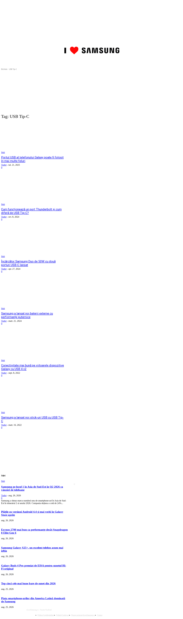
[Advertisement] (91, 92)
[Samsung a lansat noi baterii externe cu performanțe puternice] (33, 294)
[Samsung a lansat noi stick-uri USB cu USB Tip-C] (33, 398)
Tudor (4, 165)
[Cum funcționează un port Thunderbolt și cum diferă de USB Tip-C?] (33, 190)
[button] (178, 61)
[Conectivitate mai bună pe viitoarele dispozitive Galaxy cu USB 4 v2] (33, 346)
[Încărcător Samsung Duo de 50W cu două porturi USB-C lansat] (33, 242)
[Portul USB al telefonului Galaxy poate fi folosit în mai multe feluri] (33, 138)
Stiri (3, 152)
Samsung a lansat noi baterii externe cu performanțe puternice (27, 315)
